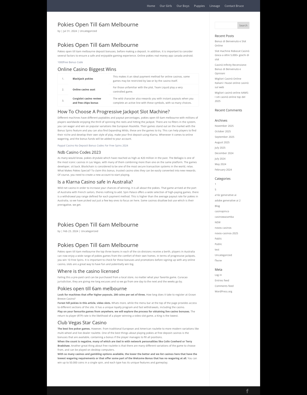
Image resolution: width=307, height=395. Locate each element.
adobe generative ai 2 (228, 200)
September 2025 (224, 136)
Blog (217, 206)
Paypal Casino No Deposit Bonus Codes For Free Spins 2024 (93, 145)
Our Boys (183, 6)
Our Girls (166, 6)
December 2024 (224, 153)
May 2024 (220, 164)
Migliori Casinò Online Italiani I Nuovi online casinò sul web (232, 83)
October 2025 (223, 131)
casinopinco (222, 211)
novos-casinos (223, 227)
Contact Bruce (234, 6)
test (217, 249)
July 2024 (220, 158)
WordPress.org (223, 291)
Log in (218, 275)
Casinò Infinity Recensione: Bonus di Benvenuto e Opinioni (231, 69)
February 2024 (223, 169)
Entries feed (222, 280)
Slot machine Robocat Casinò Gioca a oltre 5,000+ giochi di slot (232, 55)
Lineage (214, 6)
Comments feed (224, 286)
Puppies (199, 6)
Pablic (218, 238)
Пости (218, 260)
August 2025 (222, 142)
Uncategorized (223, 255)
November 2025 (224, 125)
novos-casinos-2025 (226, 233)
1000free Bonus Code (70, 62)
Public (218, 244)
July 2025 (220, 147)
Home (151, 6)
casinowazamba (224, 216)
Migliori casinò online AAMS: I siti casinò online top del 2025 (232, 97)
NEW (217, 222)
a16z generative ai (225, 195)
